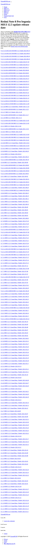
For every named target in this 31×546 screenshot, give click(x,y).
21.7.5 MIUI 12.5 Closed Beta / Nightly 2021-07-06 (14, 279)
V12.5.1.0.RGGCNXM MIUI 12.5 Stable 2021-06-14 (15, 319)
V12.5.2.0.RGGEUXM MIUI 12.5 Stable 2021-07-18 (15, 249)
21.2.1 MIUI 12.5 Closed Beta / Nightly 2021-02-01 (14, 483)
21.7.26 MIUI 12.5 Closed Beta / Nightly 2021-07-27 (15, 226)
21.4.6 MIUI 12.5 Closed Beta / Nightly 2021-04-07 (14, 414)
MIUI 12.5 (7, 10)
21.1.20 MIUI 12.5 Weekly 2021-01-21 (11, 497)
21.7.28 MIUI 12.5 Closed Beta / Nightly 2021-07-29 (15, 221)
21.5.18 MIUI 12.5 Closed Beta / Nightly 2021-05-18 (15, 360)
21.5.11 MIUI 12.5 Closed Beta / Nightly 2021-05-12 (15, 369)
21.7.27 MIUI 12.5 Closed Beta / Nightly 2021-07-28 (15, 224)
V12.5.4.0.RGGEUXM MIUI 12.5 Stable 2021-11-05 (15, 120)
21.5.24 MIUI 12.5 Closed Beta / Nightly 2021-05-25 (15, 349)
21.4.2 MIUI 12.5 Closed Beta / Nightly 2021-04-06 (14, 416)
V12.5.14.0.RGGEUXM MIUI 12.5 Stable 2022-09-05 (15, 53)
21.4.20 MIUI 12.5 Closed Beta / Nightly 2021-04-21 (15, 391)
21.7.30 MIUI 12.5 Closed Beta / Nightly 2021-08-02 (15, 218)
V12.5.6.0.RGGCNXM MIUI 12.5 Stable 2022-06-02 (15, 76)
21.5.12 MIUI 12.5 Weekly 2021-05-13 (11, 366)
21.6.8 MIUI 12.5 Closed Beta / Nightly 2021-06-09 (14, 324)
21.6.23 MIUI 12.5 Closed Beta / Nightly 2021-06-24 (15, 296)
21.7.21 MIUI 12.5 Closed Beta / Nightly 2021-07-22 (15, 238)
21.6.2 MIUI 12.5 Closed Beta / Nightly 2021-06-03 (14, 333)
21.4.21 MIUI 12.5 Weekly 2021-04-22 (11, 388)
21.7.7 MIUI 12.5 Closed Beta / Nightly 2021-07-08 (14, 271)
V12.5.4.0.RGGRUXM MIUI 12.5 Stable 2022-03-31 (15, 84)
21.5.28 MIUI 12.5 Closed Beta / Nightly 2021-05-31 (15, 341)
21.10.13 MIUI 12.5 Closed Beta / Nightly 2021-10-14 (15, 148)
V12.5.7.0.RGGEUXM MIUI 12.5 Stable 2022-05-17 (15, 81)
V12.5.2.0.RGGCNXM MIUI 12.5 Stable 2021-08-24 (15, 190)
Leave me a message (9, 521)
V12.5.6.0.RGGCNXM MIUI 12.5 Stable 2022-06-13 (15, 64)
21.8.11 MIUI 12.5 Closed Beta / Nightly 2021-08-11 (15, 201)
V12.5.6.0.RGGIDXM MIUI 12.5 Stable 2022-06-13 (15, 67)
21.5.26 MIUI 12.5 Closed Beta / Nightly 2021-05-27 (15, 344)
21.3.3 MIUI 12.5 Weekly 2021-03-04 (11, 458)
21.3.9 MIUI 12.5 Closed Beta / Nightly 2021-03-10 (14, 450)
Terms (5, 540)
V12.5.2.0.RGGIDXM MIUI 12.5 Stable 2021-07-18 (15, 252)
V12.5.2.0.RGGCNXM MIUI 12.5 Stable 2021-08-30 (15, 185)
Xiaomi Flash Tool (9, 16)
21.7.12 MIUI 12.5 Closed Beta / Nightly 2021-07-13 (15, 263)
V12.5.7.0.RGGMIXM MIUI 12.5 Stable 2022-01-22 (15, 92)
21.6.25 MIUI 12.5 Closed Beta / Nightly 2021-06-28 (15, 293)
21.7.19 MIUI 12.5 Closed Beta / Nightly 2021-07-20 (15, 243)
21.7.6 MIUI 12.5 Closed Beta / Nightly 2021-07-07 (14, 274)
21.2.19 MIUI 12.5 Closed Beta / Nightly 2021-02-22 (15, 475)
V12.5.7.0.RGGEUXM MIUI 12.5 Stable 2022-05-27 (15, 78)
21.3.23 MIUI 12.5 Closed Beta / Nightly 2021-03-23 (15, 430)
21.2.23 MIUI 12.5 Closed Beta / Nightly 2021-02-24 (15, 469)
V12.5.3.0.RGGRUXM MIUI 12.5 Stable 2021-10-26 (15, 137)
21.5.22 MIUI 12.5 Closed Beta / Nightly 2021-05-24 (15, 352)
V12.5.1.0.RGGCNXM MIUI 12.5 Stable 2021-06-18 (15, 307)
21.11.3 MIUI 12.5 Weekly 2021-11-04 (11, 126)
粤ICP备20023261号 (9, 543)
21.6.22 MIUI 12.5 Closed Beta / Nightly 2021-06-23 (15, 299)
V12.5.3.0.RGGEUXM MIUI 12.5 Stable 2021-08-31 (15, 179)
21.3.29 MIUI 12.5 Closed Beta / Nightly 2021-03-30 (15, 422)
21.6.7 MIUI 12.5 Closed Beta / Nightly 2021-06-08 (14, 327)
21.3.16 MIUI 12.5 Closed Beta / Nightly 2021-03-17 (15, 439)
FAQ (5, 542)
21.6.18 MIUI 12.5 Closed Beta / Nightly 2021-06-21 (15, 305)
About (5, 533)
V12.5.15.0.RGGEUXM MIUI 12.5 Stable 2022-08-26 (15, 59)
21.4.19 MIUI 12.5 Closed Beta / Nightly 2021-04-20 (15, 394)
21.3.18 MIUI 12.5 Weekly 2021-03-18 (11, 436)
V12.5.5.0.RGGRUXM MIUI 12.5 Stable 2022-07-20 (15, 62)
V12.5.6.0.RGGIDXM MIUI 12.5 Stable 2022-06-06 (15, 73)
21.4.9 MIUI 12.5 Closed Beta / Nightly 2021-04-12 (14, 408)
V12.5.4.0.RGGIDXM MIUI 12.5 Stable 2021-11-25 (15, 109)
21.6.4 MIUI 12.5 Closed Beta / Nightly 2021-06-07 (14, 330)
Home (5, 7)
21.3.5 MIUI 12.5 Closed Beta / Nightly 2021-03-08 (14, 455)
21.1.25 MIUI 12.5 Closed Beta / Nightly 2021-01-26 (15, 492)
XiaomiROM (13, 536)
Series (5, 14)
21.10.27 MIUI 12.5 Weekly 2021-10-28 (11, 131)
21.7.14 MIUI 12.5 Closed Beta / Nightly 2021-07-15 (15, 257)
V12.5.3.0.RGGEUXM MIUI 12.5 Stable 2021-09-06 (15, 168)
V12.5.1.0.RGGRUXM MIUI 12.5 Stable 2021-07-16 (15, 254)
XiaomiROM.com (5, 1)
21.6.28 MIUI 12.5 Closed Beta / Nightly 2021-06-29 (15, 288)
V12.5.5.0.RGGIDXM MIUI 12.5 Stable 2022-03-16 (15, 87)
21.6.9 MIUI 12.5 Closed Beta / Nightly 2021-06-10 (14, 321)
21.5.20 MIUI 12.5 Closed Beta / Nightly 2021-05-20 (15, 355)
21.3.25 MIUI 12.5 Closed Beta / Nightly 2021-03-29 (15, 425)
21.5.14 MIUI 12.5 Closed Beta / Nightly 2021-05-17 (15, 363)
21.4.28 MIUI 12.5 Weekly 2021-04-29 (11, 377)
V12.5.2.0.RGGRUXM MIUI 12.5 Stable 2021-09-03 (15, 171)
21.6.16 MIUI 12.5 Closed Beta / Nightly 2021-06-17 (15, 310)
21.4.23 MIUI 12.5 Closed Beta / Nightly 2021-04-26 (15, 386)
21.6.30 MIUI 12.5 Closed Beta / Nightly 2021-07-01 (15, 285)
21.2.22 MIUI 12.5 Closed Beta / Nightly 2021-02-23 (15, 472)
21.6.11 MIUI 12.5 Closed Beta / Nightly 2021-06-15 (15, 316)
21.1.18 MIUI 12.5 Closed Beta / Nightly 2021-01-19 (15, 503)
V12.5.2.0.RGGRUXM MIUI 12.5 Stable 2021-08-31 (15, 182)
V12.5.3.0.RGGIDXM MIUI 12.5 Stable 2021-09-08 (15, 165)
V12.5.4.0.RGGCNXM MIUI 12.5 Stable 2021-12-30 (15, 104)
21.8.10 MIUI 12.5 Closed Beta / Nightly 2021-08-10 (15, 204)
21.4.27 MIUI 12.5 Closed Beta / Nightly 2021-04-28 (15, 380)
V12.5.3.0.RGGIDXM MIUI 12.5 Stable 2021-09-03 (15, 173)
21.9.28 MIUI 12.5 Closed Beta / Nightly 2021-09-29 (15, 151)
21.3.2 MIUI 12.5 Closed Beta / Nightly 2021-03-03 (14, 461)
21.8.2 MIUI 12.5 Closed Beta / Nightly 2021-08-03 (14, 215)
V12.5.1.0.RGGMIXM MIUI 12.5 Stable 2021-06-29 (15, 291)
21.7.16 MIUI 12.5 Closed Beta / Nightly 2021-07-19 (15, 246)
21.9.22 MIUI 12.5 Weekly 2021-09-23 (11, 154)
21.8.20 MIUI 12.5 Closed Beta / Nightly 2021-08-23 (15, 193)
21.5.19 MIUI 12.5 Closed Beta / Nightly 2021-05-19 (15, 358)
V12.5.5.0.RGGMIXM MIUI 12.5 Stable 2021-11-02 (15, 129)
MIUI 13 (6, 11)
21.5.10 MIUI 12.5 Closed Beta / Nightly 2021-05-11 (15, 372)
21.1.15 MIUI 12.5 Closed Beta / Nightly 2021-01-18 (15, 506)
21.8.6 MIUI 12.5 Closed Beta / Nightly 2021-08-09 (14, 207)
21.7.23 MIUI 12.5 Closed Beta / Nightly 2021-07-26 (15, 235)
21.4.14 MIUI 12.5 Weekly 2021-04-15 (11, 400)
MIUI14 (6, 13)
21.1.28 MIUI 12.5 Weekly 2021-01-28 (11, 486)
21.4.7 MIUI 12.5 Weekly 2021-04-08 (11, 411)
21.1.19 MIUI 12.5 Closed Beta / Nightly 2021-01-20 (15, 500)
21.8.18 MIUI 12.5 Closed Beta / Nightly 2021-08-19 (15, 196)
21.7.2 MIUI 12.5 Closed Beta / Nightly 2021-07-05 (14, 282)
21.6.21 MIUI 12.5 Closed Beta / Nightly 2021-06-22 (15, 302)
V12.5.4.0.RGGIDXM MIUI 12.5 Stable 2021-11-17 (15, 115)
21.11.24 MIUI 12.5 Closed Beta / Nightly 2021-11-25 (15, 106)
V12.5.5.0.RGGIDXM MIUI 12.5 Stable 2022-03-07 (15, 90)
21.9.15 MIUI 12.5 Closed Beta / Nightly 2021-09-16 (15, 157)
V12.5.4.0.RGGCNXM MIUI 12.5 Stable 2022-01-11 (15, 101)
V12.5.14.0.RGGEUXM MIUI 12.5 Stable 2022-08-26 (15, 56)
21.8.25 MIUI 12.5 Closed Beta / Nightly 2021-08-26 (15, 187)
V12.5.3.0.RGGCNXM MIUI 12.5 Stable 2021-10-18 (15, 145)
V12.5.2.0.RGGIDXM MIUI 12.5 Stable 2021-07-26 (15, 229)
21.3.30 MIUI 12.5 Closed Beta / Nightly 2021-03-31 (15, 419)
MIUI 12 (6, 8)
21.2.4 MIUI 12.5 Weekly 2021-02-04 (11, 478)
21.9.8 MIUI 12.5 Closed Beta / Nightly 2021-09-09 (14, 162)
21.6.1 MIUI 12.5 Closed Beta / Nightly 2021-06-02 (14, 335)
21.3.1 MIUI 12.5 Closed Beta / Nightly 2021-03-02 (14, 464)
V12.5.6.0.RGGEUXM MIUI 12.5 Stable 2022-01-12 (15, 98)
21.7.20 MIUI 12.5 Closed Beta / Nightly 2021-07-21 (15, 240)
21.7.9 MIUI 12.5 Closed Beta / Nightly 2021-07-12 (14, 266)
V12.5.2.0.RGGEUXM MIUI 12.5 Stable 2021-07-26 (15, 232)
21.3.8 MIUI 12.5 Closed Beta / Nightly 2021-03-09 (14, 453)
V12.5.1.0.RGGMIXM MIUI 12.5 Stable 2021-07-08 (15, 268)
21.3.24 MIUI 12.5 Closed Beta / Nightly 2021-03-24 (15, 428)
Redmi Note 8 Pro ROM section (19, 46)
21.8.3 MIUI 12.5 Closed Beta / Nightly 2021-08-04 (14, 212)
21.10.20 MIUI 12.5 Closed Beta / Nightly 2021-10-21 (15, 143)
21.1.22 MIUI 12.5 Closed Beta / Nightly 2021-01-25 (15, 495)
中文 (5, 17)
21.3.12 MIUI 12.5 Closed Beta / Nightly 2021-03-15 (15, 444)
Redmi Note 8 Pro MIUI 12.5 (22, 31)
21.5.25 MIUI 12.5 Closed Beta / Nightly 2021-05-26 (15, 347)
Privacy (6, 539)
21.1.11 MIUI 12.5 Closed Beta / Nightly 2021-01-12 (15, 509)
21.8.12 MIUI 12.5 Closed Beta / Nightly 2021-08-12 (15, 198)
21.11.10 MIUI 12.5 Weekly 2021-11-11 (11, 117)
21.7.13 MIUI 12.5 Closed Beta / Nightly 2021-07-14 (15, 260)
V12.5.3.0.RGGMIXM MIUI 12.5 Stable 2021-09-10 (15, 159)
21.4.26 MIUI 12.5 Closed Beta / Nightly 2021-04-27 (15, 383)
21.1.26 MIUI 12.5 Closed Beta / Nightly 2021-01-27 (15, 489)
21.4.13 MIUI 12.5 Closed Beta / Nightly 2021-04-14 (15, 402)
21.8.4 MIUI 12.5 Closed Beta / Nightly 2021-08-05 (14, 210)
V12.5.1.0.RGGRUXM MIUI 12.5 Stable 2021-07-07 (15, 277)
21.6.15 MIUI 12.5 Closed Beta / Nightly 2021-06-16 (15, 313)
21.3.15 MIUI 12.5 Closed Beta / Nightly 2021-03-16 (15, 441)
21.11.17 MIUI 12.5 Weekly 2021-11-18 (11, 112)
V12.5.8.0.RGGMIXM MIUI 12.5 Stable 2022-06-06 (15, 70)
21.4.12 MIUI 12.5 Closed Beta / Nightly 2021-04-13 (15, 405)
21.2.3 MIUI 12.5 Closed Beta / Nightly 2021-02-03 (14, 481)
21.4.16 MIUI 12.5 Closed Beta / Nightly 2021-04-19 (15, 397)
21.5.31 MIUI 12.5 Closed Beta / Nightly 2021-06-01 (15, 338)
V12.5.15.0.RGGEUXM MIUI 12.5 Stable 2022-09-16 (15, 50)
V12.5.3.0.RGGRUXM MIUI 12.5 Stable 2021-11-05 (15, 123)
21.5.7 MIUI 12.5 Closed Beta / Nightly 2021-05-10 (14, 374)
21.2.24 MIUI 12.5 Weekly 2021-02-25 (11, 467)
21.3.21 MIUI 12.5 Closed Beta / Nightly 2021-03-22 (15, 433)
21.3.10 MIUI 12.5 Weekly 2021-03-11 (11, 447)
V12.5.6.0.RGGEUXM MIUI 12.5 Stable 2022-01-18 (15, 95)
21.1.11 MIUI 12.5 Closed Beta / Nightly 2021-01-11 (15, 511)
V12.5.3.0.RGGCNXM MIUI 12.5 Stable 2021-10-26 (15, 134)
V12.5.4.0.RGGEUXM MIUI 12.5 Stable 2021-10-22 (15, 140)
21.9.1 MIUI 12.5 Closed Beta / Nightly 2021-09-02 (14, 176)
